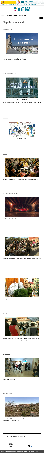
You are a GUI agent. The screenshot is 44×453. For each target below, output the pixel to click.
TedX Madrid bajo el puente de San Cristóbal (10, 193)
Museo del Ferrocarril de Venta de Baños (10, 73)
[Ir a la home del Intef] (26, 2)
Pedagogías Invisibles (6, 354)
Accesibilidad (22, 451)
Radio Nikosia (5, 154)
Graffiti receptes (5, 118)
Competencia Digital (24, 4)
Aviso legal (3, 451)
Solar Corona (5, 273)
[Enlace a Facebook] (31, 445)
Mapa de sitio (27, 451)
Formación (18, 4)
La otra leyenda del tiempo (7, 29)
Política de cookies (8, 451)
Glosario (15, 15)
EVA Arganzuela (5, 232)
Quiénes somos (4, 4)
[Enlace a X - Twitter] (29, 446)
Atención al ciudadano (34, 451)
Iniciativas (31, 4)
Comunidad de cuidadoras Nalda (8, 393)
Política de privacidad (16, 451)
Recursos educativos (12, 4)
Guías (25, 15)
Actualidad (35, 4)
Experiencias (9, 15)
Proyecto (3, 15)
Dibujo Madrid (5, 313)
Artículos (21, 15)
